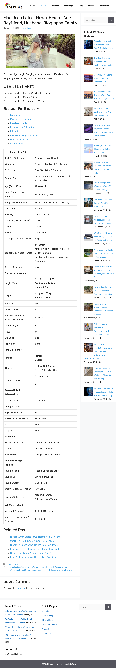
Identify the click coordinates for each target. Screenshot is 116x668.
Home (32, 6)
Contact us (46, 633)
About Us (46, 611)
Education (55, 6)
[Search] (111, 20)
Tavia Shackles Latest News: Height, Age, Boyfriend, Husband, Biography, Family (40, 570)
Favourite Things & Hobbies (24, 135)
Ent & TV (43, 6)
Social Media (104, 6)
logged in (20, 588)
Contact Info (16, 143)
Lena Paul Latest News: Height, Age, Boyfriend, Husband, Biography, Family (37, 567)
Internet (91, 6)
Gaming (80, 6)
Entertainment (12, 564)
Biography (15, 115)
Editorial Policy (48, 620)
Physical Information (20, 119)
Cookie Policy (47, 615)
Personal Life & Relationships (25, 127)
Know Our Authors (49, 624)
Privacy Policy (47, 629)
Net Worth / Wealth (20, 139)
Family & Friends (18, 123)
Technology (68, 6)
